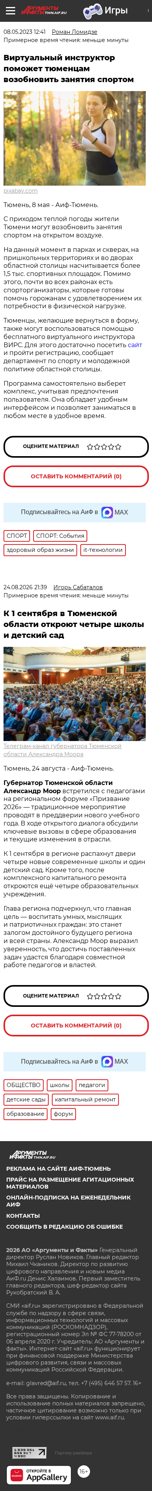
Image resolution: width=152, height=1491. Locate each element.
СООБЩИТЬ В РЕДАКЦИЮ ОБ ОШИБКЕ (64, 1226)
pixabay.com (21, 190)
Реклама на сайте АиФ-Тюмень (58, 1168)
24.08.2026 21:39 (25, 587)
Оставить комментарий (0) (76, 476)
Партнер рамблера (73, 1453)
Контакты (23, 1215)
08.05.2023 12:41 (25, 31)
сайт (135, 345)
